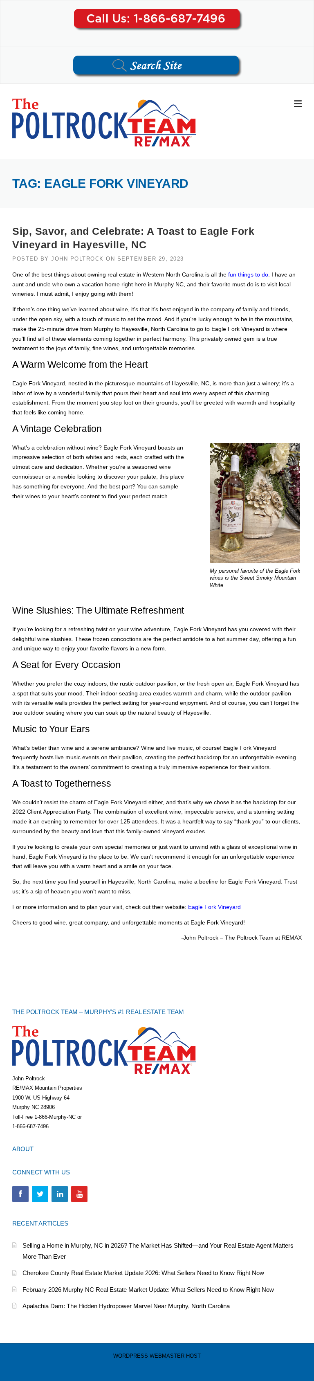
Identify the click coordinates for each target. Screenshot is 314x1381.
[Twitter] (40, 1194)
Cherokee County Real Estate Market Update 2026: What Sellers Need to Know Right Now (143, 1272)
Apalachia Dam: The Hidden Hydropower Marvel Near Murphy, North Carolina (126, 1305)
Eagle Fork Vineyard (214, 907)
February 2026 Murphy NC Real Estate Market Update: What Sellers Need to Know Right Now (148, 1289)
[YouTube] (79, 1194)
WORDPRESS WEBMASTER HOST (157, 1356)
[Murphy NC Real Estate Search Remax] (104, 122)
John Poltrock (77, 259)
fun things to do (248, 274)
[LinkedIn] (60, 1194)
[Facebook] (20, 1194)
